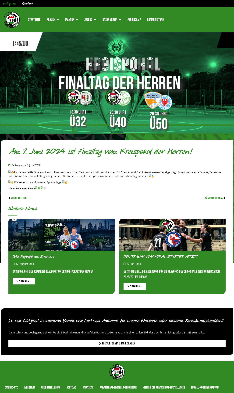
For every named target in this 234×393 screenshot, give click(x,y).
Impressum (29, 387)
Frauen (51, 20)
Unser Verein (110, 20)
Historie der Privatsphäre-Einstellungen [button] (164, 387)
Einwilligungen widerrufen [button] (205, 387)
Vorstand (71, 387)
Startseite (34, 20)
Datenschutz (11, 387)
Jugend (88, 20)
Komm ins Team (155, 20)
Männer (69, 20)
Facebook (27, 4)
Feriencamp (134, 20)
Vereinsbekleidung (50, 387)
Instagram (9, 4)
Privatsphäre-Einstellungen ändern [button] (118, 387)
